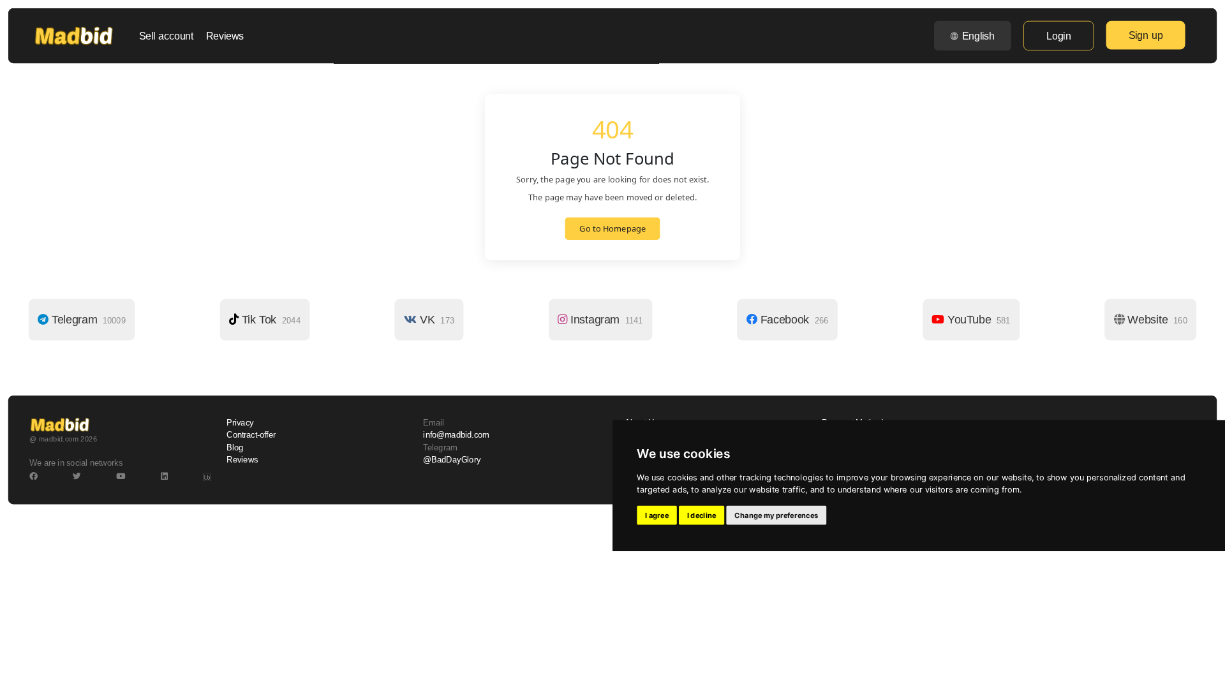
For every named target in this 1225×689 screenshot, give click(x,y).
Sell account (166, 35)
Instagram (604, 319)
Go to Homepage (612, 229)
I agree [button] (657, 515)
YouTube (977, 319)
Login (1058, 35)
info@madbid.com (456, 435)
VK (435, 319)
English (978, 35)
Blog (234, 447)
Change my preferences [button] (776, 515)
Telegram (87, 319)
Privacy (239, 423)
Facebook (792, 319)
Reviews (225, 35)
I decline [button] (701, 515)
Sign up (1146, 35)
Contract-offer (251, 435)
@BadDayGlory (451, 460)
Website (1155, 319)
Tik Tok (270, 319)
